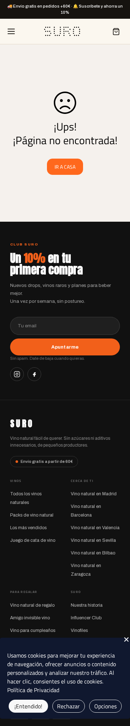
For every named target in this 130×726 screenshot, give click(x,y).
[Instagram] (17, 374)
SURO (22, 423)
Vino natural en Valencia (95, 527)
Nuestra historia (87, 605)
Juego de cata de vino (32, 540)
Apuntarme (65, 347)
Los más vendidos (28, 527)
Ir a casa (65, 167)
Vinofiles (79, 630)
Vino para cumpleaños (32, 630)
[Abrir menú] (11, 31)
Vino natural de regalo (32, 605)
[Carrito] (116, 31)
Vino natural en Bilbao (93, 552)
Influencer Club (86, 617)
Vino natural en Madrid (94, 493)
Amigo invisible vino (30, 617)
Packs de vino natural (31, 515)
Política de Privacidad (33, 690)
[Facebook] (34, 374)
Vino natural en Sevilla (93, 540)
